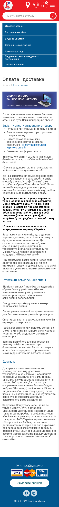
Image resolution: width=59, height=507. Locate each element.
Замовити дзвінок (29, 483)
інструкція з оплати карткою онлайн (26, 146)
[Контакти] (28, 5)
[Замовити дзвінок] (36, 5)
